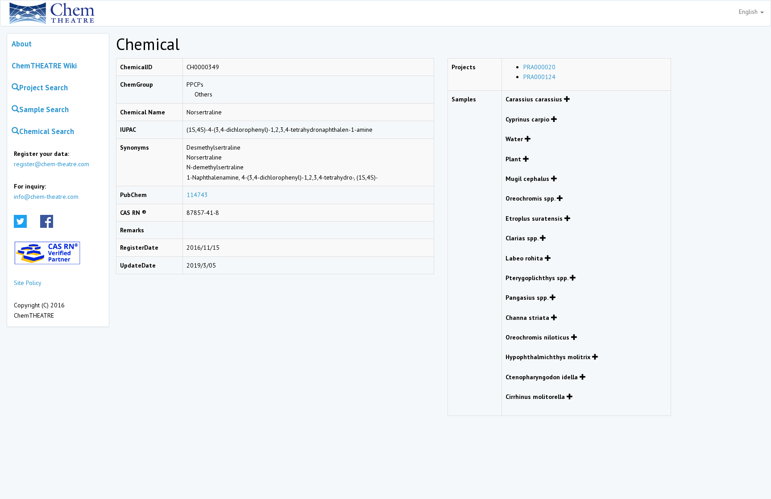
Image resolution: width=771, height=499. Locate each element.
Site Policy (27, 283)
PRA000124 (539, 77)
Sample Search (44, 109)
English (749, 12)
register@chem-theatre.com (51, 164)
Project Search (43, 87)
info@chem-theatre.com (46, 197)
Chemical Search (46, 131)
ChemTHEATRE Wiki (44, 66)
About (22, 44)
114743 (197, 195)
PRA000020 (539, 67)
